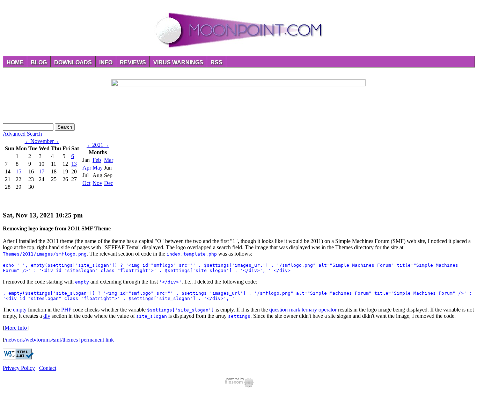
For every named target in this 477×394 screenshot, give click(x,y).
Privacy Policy (19, 368)
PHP (66, 310)
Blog (39, 62)
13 (74, 164)
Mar (108, 160)
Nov (97, 183)
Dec (108, 183)
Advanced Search (22, 134)
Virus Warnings (178, 62)
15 (18, 171)
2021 (97, 145)
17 (41, 171)
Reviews (133, 62)
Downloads (73, 62)
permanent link (97, 340)
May (98, 168)
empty (20, 310)
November (42, 141)
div (46, 316)
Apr (86, 168)
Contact (47, 368)
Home (15, 62)
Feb (97, 160)
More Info (16, 328)
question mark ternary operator (303, 310)
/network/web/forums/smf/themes (41, 340)
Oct (86, 183)
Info (105, 62)
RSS (216, 62)
